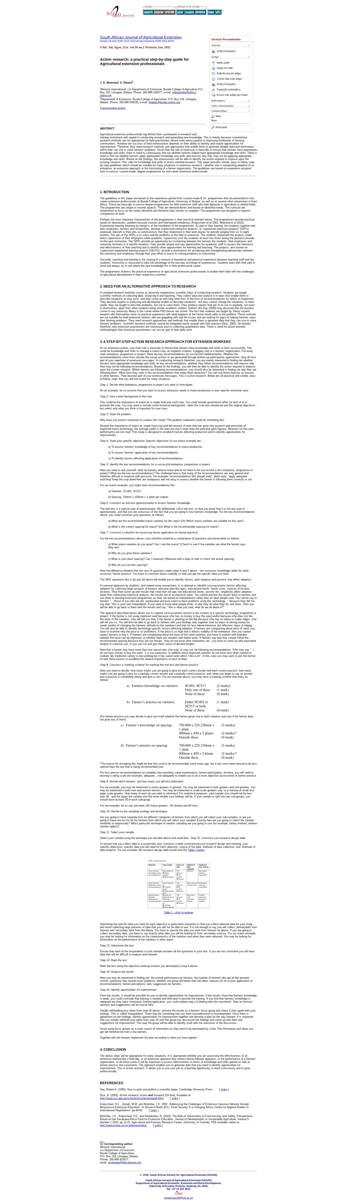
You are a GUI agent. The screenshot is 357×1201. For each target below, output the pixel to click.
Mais (218, 116)
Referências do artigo (229, 73)
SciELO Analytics (226, 51)
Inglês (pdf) (223, 62)
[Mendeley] (213, 116)
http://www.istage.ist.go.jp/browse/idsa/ (123, 1125)
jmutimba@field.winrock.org (124, 1162)
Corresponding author (112, 108)
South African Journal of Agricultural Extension (141, 37)
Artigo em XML (225, 68)
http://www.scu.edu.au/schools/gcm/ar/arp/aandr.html (131, 1098)
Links (224, 1089)
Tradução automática (228, 89)
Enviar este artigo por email (232, 95)
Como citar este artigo (229, 78)
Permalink (221, 127)
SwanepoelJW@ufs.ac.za (178, 1197)
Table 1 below (196, 850)
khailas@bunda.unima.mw (164, 102)
